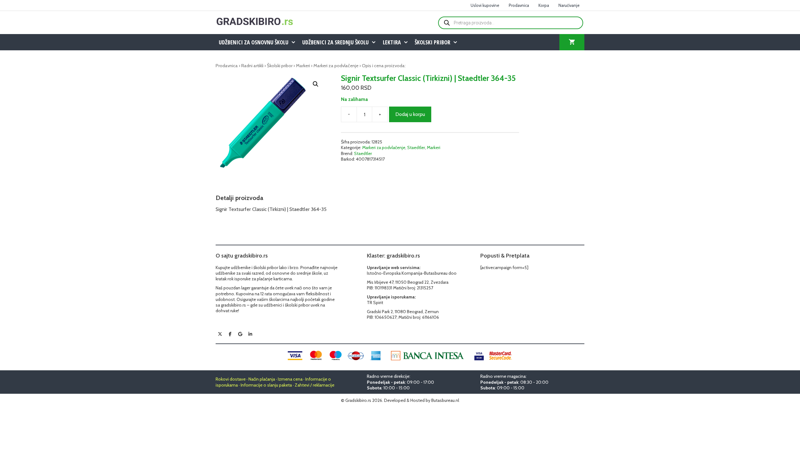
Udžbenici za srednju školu (335, 42)
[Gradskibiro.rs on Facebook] (230, 334)
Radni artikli (252, 65)
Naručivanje (569, 5)
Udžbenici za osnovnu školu (253, 42)
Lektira (392, 42)
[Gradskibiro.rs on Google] (240, 334)
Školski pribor (432, 42)
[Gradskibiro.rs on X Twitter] (220, 334)
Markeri (303, 65)
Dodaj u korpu (410, 114)
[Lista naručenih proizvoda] (571, 42)
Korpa (543, 5)
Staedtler (416, 147)
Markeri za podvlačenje (335, 65)
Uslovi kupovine (485, 5)
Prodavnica (519, 5)
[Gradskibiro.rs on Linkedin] (250, 334)
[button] (315, 84)
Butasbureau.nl (445, 400)
